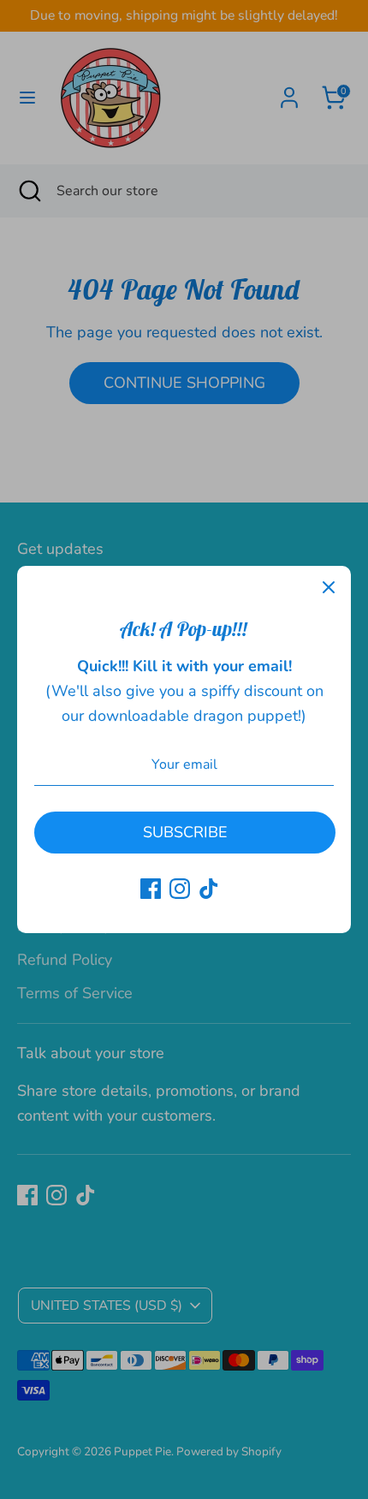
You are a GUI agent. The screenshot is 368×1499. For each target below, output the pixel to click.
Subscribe (185, 832)
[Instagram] (179, 888)
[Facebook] (150, 888)
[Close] (328, 588)
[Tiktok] (209, 888)
